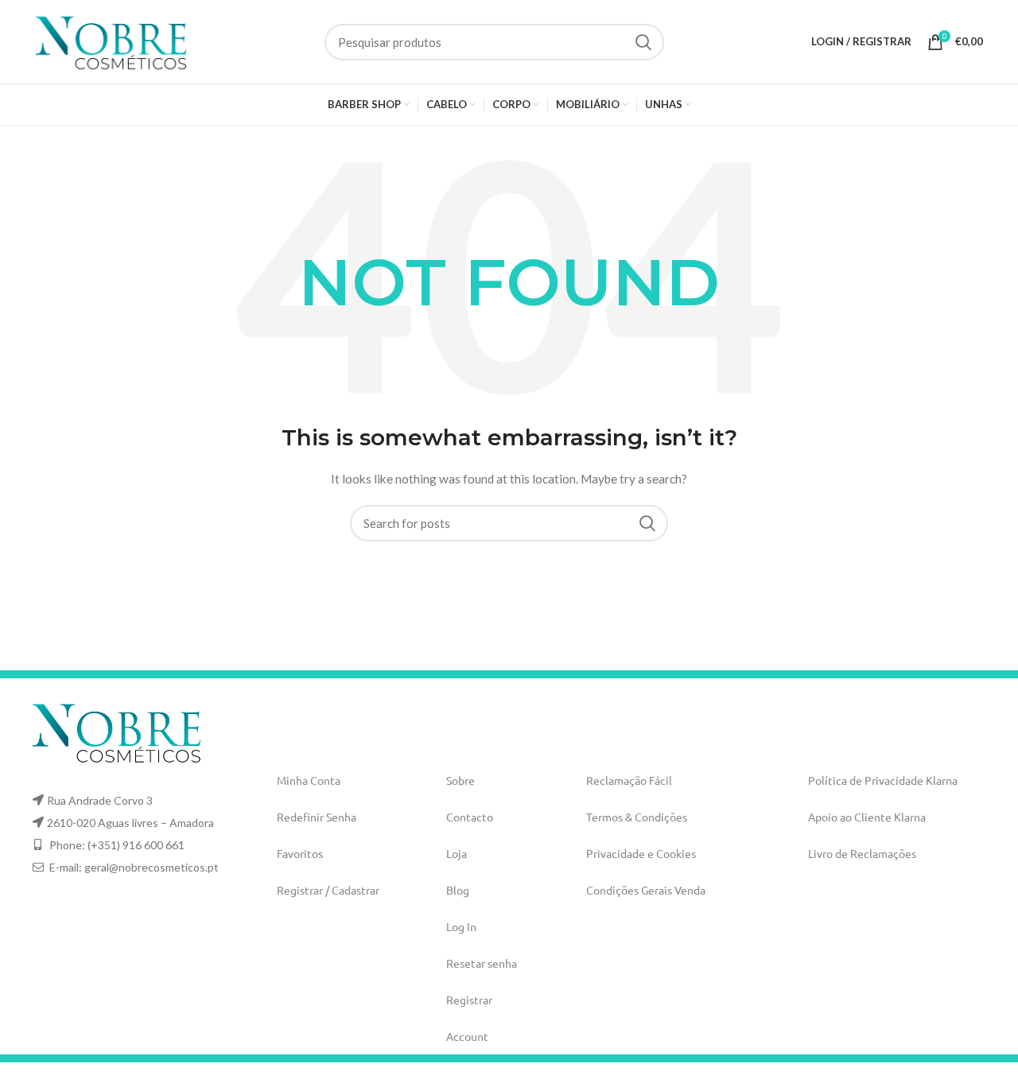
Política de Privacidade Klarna (883, 780)
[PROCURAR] (642, 42)
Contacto (469, 816)
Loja (456, 853)
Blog (457, 890)
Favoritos (300, 853)
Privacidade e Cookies (641, 853)
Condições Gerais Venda (645, 890)
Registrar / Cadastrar (328, 890)
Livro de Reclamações (862, 853)
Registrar (469, 999)
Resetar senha (481, 963)
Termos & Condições (636, 816)
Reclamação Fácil (629, 780)
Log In (461, 926)
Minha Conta (308, 780)
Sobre (460, 780)
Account (467, 1036)
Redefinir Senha (316, 816)
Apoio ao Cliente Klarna (867, 816)
